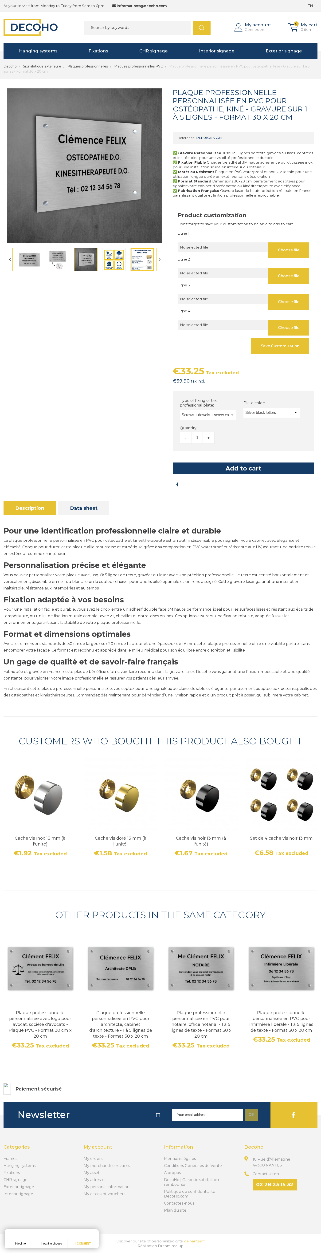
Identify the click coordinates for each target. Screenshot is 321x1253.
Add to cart (243, 468)
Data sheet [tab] (84, 508)
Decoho (10, 66)
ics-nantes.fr (194, 1241)
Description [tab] (29, 508)
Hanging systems (38, 51)
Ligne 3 (184, 285)
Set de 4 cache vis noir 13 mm (281, 838)
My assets (92, 1172)
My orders (93, 1158)
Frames (10, 1158)
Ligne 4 (184, 311)
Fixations (98, 51)
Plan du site (175, 1210)
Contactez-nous (179, 1203)
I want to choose (51, 1243)
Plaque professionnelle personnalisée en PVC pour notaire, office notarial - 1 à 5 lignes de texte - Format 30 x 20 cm (201, 1024)
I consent (83, 1243)
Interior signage (217, 51)
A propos (172, 1172)
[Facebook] (293, 1114)
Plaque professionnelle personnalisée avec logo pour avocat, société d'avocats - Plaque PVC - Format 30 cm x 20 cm (40, 1024)
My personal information (106, 1187)
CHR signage (153, 51)
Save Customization (280, 346)
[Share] (177, 484)
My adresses (95, 1180)
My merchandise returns (107, 1165)
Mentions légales (180, 1158)
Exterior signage (284, 51)
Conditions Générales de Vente (193, 1165)
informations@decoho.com (142, 6)
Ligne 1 (183, 233)
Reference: (186, 138)
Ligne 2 (184, 259)
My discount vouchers (104, 1194)
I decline (20, 1243)
